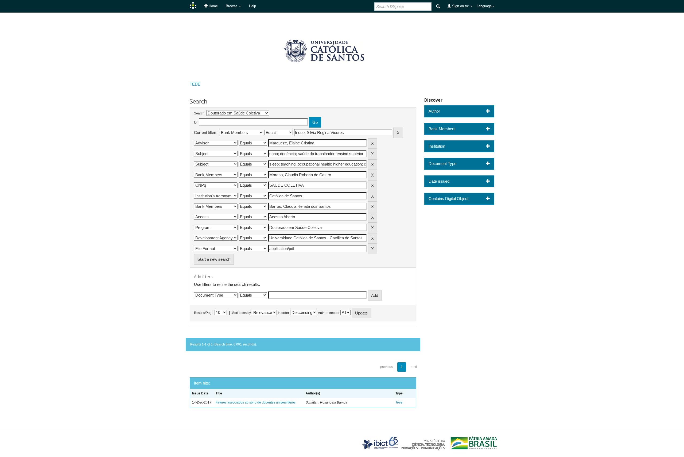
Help (252, 6)
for (196, 122)
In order (283, 313)
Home (213, 6)
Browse (232, 6)
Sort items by (241, 313)
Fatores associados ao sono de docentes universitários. (256, 402)
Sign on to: (460, 6)
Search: (199, 113)
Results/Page (203, 313)
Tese (398, 402)
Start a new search (213, 259)
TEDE (195, 84)
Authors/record (328, 313)
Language (484, 6)
